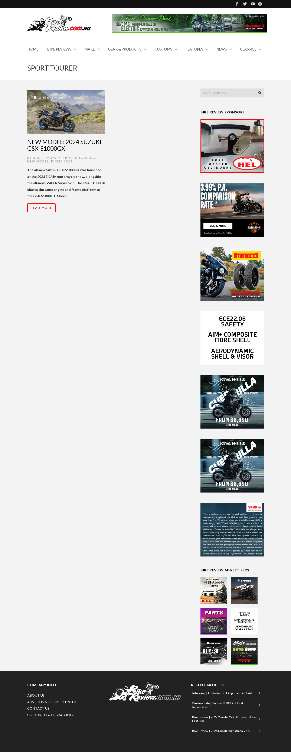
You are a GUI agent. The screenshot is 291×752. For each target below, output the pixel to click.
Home (32, 49)
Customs (163, 49)
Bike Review (45, 157)
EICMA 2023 (61, 161)
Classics (248, 49)
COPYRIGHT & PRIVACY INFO (51, 715)
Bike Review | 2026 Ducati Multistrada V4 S (221, 731)
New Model (38, 161)
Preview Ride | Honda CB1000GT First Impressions (217, 705)
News (221, 49)
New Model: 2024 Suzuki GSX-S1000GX (64, 145)
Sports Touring (79, 157)
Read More (41, 208)
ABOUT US (36, 695)
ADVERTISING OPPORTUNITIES (52, 702)
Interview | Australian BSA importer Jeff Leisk (222, 693)
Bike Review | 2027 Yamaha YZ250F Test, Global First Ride (224, 719)
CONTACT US (38, 708)
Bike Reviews (59, 49)
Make (90, 49)
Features (194, 49)
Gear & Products (124, 49)
